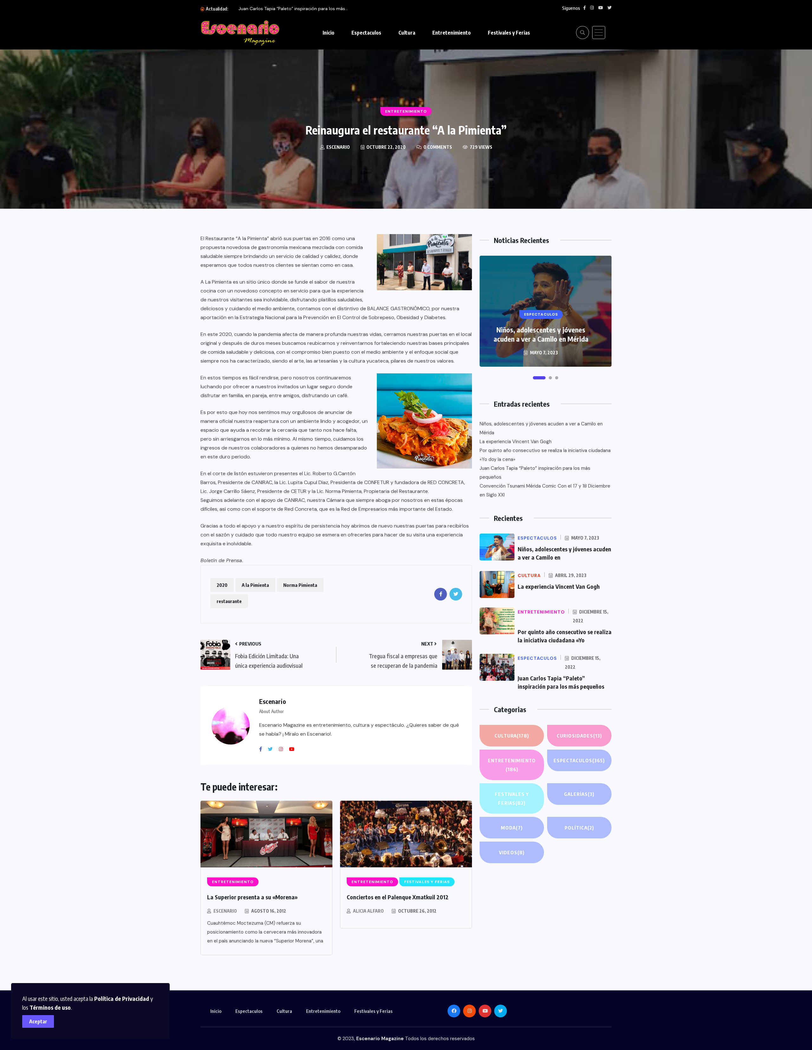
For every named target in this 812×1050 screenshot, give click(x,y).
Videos (512, 852)
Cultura (406, 33)
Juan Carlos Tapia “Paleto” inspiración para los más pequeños (535, 472)
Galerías (579, 794)
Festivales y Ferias (509, 33)
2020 (222, 585)
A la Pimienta (255, 585)
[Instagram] (283, 749)
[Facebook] (263, 749)
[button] (539, 377)
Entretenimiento (451, 33)
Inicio (328, 33)
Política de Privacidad (121, 998)
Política (579, 827)
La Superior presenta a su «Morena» (252, 897)
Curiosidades (579, 735)
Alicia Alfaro (368, 911)
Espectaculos (366, 33)
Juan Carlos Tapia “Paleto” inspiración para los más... (293, 8)
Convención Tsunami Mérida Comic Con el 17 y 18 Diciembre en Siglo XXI (545, 490)
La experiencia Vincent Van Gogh (516, 441)
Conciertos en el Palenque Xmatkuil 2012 (398, 897)
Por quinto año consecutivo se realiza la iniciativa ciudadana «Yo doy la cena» (545, 455)
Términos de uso (50, 1007)
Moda (512, 827)
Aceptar (38, 1021)
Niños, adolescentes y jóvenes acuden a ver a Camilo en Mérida (541, 334)
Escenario (225, 911)
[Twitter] (273, 749)
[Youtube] (294, 749)
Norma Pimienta (300, 585)
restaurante (229, 601)
